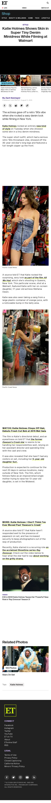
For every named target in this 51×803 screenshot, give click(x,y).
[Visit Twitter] (13, 778)
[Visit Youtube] (27, 777)
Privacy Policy (10, 757)
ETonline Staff (10, 742)
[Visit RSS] (34, 778)
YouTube (8, 734)
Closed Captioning (12, 760)
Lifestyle (46, 18)
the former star (22, 441)
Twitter (7, 731)
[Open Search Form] (48, 3)
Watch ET (45, 8)
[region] (25, 60)
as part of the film (24, 279)
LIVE (5, 8)
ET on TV (8, 736)
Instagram (9, 728)
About (7, 739)
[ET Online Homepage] (5, 3)
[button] (25, 578)
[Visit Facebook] (6, 778)
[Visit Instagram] (20, 778)
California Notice (12, 763)
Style (4, 18)
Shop (6, 14)
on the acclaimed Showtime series (25, 550)
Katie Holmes (9, 126)
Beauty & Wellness (17, 18)
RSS (6, 745)
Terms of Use (10, 755)
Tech (37, 18)
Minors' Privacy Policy (14, 766)
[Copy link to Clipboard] (27, 105)
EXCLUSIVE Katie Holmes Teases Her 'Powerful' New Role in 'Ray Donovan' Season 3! (25, 598)
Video (24, 8)
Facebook (8, 725)
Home (30, 18)
